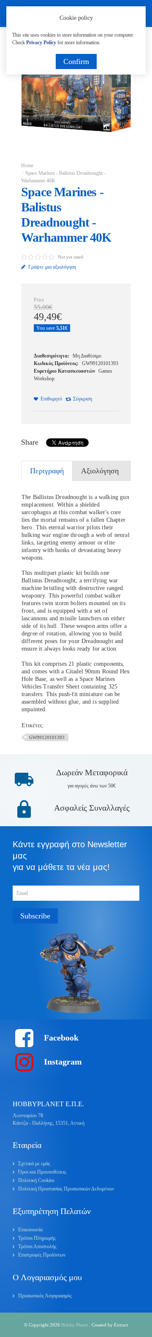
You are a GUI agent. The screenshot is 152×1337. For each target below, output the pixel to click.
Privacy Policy (41, 42)
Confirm (76, 61)
